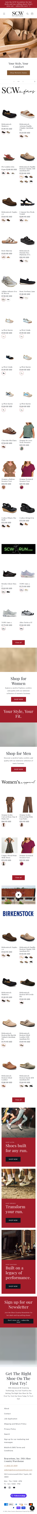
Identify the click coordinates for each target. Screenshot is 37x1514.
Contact (7, 1414)
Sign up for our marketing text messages (16, 1440)
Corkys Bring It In (27, 518)
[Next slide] (23, 81)
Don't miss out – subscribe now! (18, 1321)
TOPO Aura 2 (25, 584)
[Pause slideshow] (34, 81)
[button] (4, 14)
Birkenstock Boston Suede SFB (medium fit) (27, 1078)
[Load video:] (18, 894)
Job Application (10, 1419)
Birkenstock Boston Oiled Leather (7, 1078)
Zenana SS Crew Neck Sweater (26, 441)
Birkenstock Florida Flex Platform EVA (25, 253)
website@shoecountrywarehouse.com (18, 1470)
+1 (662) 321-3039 (10, 1466)
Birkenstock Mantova (6, 125)
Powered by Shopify (28, 1511)
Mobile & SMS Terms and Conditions (14, 1449)
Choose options (9, 143)
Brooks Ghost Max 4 (9, 585)
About (6, 1408)
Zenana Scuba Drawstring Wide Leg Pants (26, 817)
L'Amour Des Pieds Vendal (27, 213)
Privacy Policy (10, 1429)
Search (7, 1434)
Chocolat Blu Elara (9, 440)
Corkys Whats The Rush (9, 519)
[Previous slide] (14, 81)
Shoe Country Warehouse (15, 1511)
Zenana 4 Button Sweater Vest (8, 480)
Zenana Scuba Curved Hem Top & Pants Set (9, 817)
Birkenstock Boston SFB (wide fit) (27, 994)
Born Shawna (7, 251)
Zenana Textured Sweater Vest (26, 480)
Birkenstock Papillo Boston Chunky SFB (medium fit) (27, 169)
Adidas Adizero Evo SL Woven (9, 292)
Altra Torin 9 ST (26, 622)
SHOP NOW (18, 699)
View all (18, 642)
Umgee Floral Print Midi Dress (9, 856)
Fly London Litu (8, 167)
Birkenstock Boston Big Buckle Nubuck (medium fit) (9, 1036)
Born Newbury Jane (27, 291)
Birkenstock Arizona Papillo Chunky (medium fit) (26, 127)
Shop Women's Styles (18, 73)
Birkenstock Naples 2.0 (9, 213)
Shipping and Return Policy (15, 1424)
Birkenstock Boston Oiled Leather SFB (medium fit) (25, 1036)
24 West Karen (7, 330)
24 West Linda (25, 330)
